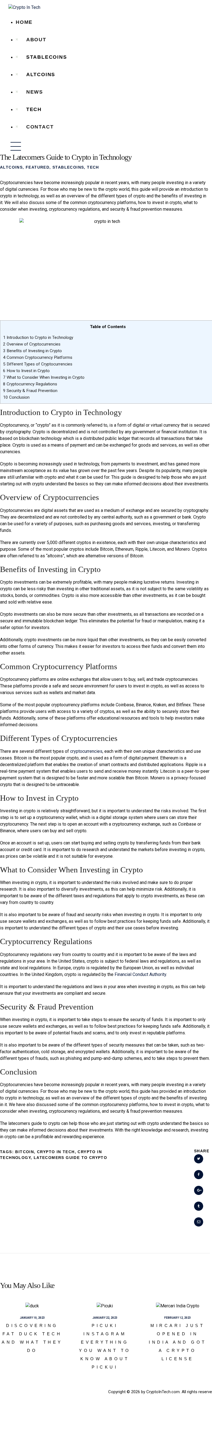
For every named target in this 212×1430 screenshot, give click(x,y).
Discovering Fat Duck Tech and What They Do (32, 1338)
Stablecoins (68, 167)
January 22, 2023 (104, 1317)
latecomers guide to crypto (70, 1157)
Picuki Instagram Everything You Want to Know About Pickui (105, 1346)
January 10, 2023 (32, 1317)
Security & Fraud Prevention (30, 390)
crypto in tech (56, 1152)
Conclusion (16, 397)
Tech (93, 167)
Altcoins (11, 167)
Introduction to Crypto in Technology (38, 337)
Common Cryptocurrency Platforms (37, 357)
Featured (37, 167)
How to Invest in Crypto (26, 370)
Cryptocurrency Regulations (30, 384)
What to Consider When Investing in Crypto (43, 377)
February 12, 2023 (177, 1317)
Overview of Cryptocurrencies (31, 344)
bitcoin (24, 1152)
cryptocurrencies (86, 751)
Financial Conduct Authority (140, 974)
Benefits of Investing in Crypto (32, 350)
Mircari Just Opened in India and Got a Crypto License (177, 1342)
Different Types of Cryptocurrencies (37, 364)
